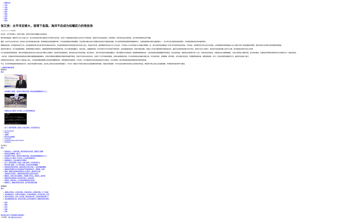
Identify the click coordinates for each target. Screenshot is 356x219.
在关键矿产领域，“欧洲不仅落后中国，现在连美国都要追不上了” (25, 91)
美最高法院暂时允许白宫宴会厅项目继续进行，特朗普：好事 (24, 169)
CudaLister (7, 138)
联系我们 (21, 215)
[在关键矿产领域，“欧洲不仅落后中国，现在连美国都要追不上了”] (15, 88)
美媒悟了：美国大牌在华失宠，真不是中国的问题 (20, 182)
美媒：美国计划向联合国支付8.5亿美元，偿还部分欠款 (22, 171)
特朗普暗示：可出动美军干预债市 (15, 160)
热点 (5, 207)
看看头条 (7, 3)
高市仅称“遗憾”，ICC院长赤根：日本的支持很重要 (21, 165)
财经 (5, 14)
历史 (5, 16)
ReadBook (7, 142)
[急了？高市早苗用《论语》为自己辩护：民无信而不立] (15, 124)
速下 (8, 215)
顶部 (5, 211)
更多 (2, 72)
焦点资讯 (4, 215)
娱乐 (5, 11)
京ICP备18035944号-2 (15, 217)
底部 (5, 209)
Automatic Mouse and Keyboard (14, 140)
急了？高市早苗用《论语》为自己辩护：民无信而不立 (22, 127)
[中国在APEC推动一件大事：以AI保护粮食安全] (15, 107)
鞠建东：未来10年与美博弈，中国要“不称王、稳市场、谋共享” (25, 176)
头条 (5, 5)
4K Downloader (9, 131)
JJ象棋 (6, 134)
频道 (5, 204)
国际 (5, 20)
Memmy (6, 132)
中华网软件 (14, 215)
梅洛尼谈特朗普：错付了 (12, 153)
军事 (5, 9)
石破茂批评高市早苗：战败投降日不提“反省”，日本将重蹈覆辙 (25, 167)
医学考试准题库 (9, 137)
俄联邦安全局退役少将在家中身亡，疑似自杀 (19, 178)
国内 (5, 18)
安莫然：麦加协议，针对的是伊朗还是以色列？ (20, 180)
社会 (5, 7)
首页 (5, 202)
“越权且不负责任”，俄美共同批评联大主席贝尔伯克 (21, 173)
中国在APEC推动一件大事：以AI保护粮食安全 (19, 110)
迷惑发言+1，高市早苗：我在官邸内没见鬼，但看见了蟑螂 (23, 151)
